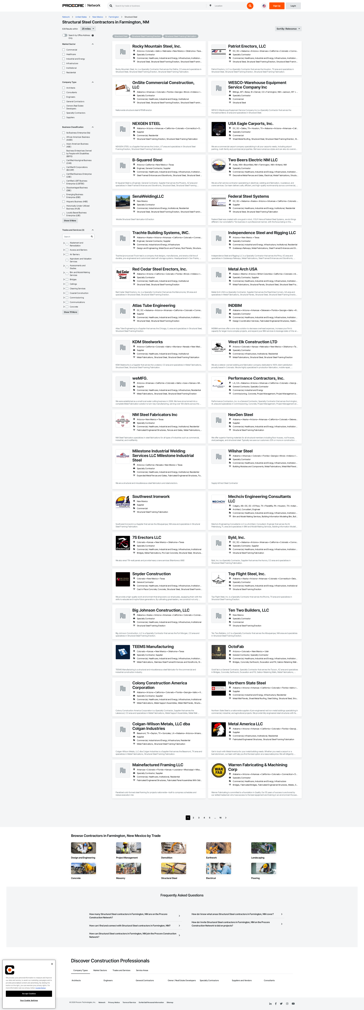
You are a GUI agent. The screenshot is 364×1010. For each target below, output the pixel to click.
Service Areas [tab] (142, 970)
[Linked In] (270, 1003)
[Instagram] (287, 1003)
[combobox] (230, 6)
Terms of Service (129, 1002)
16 (220, 817)
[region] (29, 984)
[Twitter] (281, 1003)
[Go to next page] (226, 817)
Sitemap (170, 1002)
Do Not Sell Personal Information (151, 1002)
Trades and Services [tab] (121, 970)
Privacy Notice (114, 1002)
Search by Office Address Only (79, 36)
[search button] (250, 6)
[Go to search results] (92, 236)
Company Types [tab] (80, 970)
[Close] (52, 964)
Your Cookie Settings (29, 1000)
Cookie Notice (40, 988)
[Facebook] (276, 1003)
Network (93, 5)
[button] (63, 49)
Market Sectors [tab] (100, 970)
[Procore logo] (73, 6)
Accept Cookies (29, 994)
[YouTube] (293, 1004)
